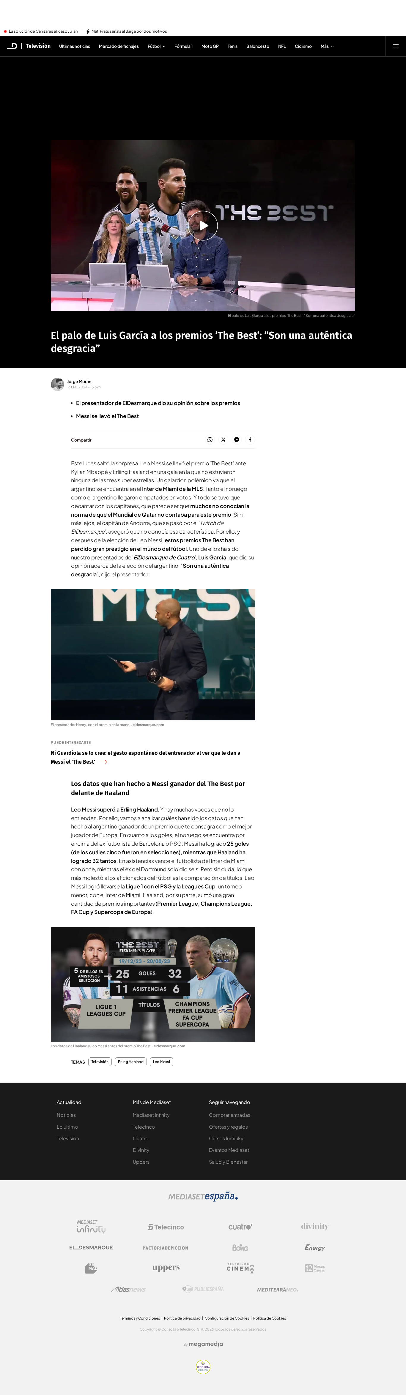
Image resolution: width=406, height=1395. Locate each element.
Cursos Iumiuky (226, 1138)
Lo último (67, 1127)
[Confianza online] (203, 1372)
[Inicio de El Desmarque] (12, 46)
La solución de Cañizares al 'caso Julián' (43, 31)
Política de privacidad (182, 1318)
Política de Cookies (269, 1318)
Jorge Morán (79, 381)
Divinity (141, 1150)
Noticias (66, 1115)
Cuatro (141, 1138)
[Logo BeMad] (91, 1268)
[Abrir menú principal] (396, 46)
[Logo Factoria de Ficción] (165, 1247)
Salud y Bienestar (228, 1162)
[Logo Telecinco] (166, 1227)
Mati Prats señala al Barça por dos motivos (129, 31)
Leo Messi (161, 1062)
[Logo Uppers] (166, 1268)
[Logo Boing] (240, 1247)
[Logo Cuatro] (240, 1227)
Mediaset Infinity (151, 1115)
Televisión (38, 46)
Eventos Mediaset (229, 1150)
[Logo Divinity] (315, 1227)
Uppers (141, 1162)
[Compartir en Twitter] (223, 439)
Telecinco (144, 1127)
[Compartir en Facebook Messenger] (237, 439)
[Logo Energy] (315, 1247)
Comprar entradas (229, 1115)
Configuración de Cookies (227, 1318)
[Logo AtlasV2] (128, 1289)
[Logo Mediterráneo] (277, 1289)
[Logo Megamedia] (206, 1344)
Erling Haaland (130, 1062)
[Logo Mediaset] (203, 1200)
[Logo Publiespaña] (203, 1289)
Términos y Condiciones (140, 1318)
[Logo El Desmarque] (91, 1248)
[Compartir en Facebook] (250, 439)
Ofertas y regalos (228, 1127)
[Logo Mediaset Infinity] (91, 1227)
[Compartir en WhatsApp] (210, 439)
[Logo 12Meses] (315, 1268)
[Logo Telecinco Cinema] (240, 1268)
